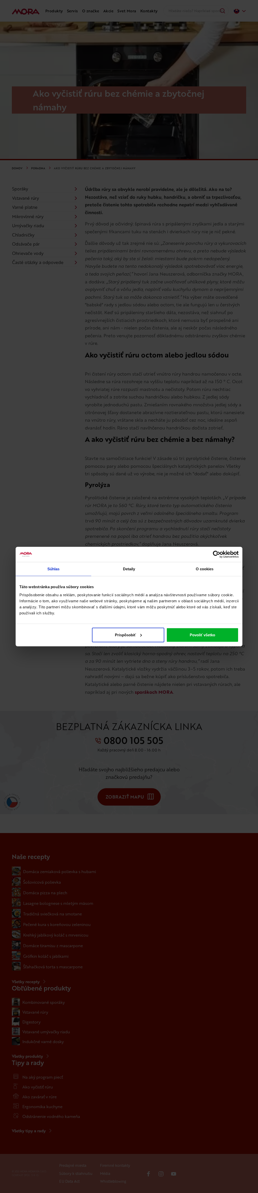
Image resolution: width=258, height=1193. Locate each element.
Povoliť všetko (202, 635)
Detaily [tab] (129, 569)
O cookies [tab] (205, 569)
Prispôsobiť (125, 635)
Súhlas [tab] (53, 569)
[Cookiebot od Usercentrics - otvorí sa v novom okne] (217, 554)
